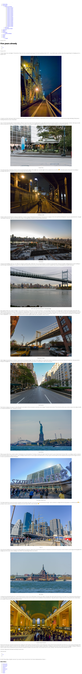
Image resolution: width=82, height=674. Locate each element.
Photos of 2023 (10, 23)
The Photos (5, 5)
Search (4, 34)
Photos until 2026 (8, 6)
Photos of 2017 (10, 16)
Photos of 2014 (10, 12)
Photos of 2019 (10, 18)
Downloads (5, 32)
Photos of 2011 (10, 9)
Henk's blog (5, 4)
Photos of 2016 (10, 15)
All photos (7, 27)
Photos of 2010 (10, 7)
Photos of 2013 (10, 11)
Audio (4, 671)
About (4, 37)
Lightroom (5, 29)
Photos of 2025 (10, 26)
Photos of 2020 (10, 20)
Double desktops (8, 33)
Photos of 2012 (10, 10)
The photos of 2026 (9, 28)
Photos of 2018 (10, 17)
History (4, 31)
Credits (6, 38)
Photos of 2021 (10, 21)
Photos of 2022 (10, 22)
